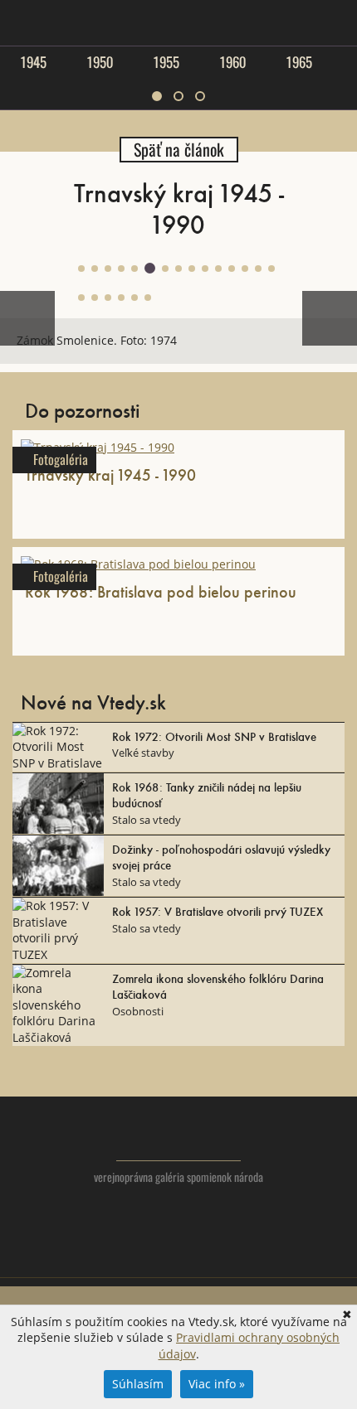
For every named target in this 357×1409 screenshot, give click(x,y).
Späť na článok (179, 149)
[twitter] (146, 1257)
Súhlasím (138, 1384)
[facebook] (179, 1257)
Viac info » (216, 1384)
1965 (299, 62)
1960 (232, 62)
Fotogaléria (60, 459)
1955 (166, 62)
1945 (33, 62)
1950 (99, 62)
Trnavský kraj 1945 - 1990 (110, 474)
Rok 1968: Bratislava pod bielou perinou (160, 591)
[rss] (212, 1257)
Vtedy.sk (179, 1137)
